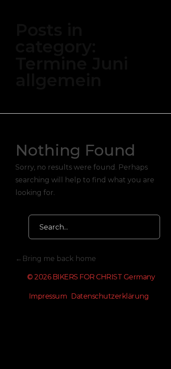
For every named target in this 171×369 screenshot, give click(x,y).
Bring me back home (59, 258)
